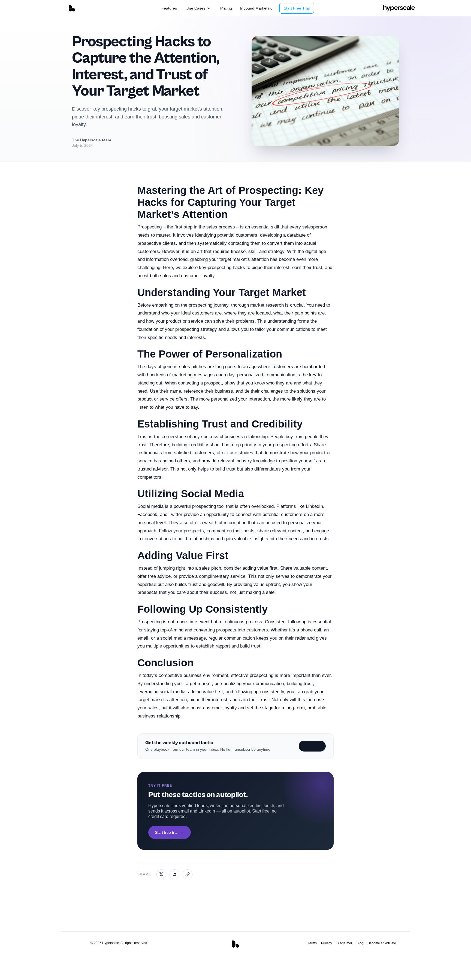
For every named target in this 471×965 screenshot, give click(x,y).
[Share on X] (161, 874)
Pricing (226, 8)
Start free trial (169, 832)
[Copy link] (187, 874)
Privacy (326, 943)
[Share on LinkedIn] (174, 874)
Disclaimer (344, 943)
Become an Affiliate (382, 943)
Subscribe (312, 746)
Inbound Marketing (256, 8)
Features (169, 8)
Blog (360, 943)
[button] (198, 8)
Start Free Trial (297, 8)
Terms (312, 943)
